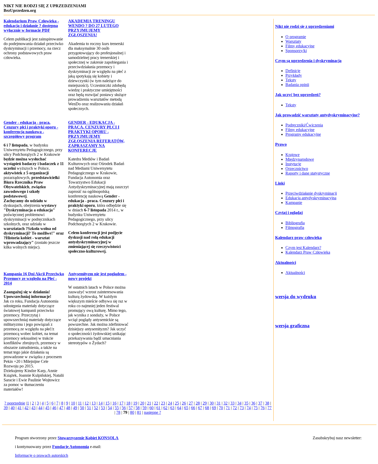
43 (33, 408)
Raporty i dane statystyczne (307, 173)
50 (82, 408)
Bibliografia (295, 223)
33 (232, 403)
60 (151, 408)
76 (262, 408)
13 (94, 403)
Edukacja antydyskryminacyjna (310, 198)
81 (139, 412)
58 (138, 408)
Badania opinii (297, 84)
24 (170, 403)
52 (96, 408)
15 (107, 403)
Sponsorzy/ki (296, 50)
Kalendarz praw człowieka (298, 237)
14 (100, 403)
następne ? (152, 412)
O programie (295, 37)
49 (75, 408)
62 (165, 408)
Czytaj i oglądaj (289, 212)
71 (228, 408)
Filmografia (294, 227)
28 (198, 403)
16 (114, 403)
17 (121, 403)
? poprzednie (14, 403)
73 (242, 408)
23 (163, 403)
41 (19, 408)
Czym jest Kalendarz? (303, 247)
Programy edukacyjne (303, 134)
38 (267, 403)
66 (193, 408)
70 (221, 408)
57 (131, 408)
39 (6, 408)
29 (205, 403)
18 (128, 403)
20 (142, 403)
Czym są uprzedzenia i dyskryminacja (308, 60)
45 (47, 408)
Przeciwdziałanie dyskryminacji (311, 193)
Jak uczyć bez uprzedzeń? (298, 94)
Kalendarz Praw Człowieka (307, 252)
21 (149, 403)
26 (184, 403)
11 (80, 403)
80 (132, 412)
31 (219, 403)
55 (117, 408)
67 (200, 408)
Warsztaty (293, 41)
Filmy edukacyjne (299, 46)
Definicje (292, 70)
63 (172, 408)
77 (269, 408)
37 (260, 403)
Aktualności (285, 262)
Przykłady (293, 75)
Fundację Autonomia (70, 446)
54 (110, 408)
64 (179, 408)
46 (54, 408)
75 (256, 408)
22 (156, 403)
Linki (280, 183)
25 (177, 403)
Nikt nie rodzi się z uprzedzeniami (304, 26)
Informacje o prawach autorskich (41, 455)
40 (13, 408)
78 (118, 412)
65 (186, 408)
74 (249, 408)
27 (191, 403)
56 (124, 408)
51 (89, 408)
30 (212, 403)
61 (158, 408)
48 (68, 408)
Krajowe (292, 154)
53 (103, 408)
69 (214, 408)
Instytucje (293, 164)
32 (225, 403)
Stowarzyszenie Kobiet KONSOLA (88, 438)
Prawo (281, 144)
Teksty (290, 80)
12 (87, 403)
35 (246, 403)
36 (253, 403)
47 (61, 408)
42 (26, 408)
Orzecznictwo (296, 168)
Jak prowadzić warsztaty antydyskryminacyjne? (317, 115)
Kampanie (293, 202)
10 (73, 403)
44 (40, 408)
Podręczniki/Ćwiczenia (304, 125)
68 (207, 408)
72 (235, 408)
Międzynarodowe (299, 159)
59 (144, 408)
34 (239, 403)
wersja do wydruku (295, 296)
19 (135, 403)
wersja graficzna (292, 325)
